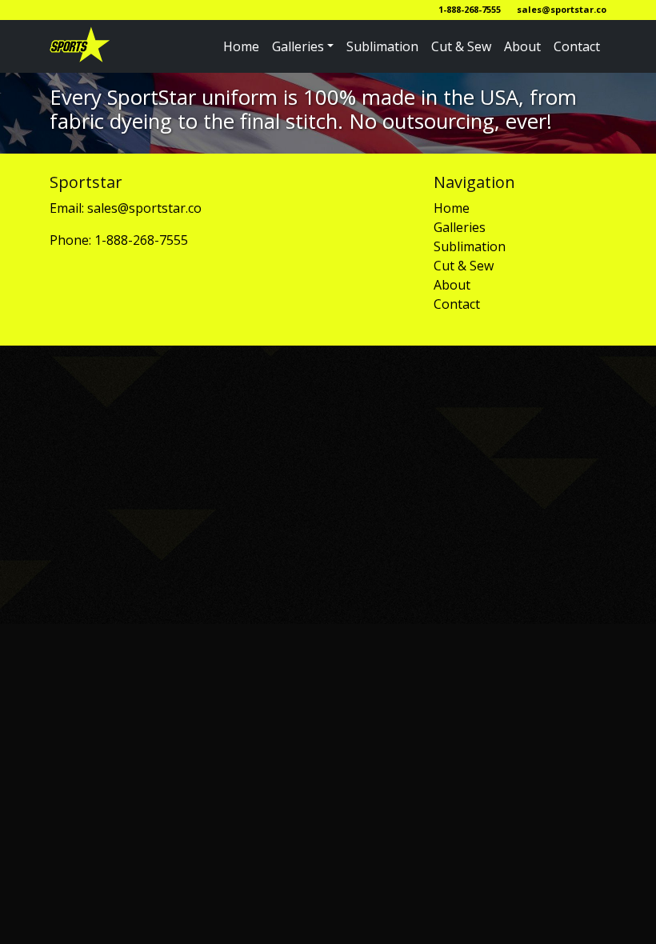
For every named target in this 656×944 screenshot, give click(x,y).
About (522, 46)
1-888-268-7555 (469, 9)
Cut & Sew (461, 46)
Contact (577, 46)
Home (241, 46)
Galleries (298, 46)
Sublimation (382, 46)
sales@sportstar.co (561, 9)
